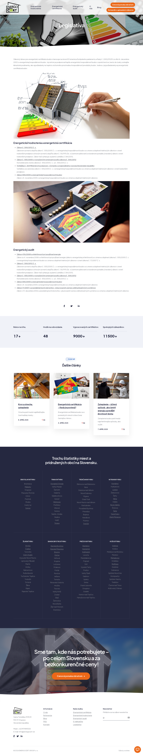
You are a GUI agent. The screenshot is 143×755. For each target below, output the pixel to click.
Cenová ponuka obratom (122, 5)
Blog (99, 7)
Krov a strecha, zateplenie (25, 406)
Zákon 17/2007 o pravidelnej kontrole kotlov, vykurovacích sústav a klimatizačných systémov (56, 288)
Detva (57, 555)
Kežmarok (86, 552)
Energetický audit (78, 7)
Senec (27, 508)
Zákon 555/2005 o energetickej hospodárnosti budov (39, 175)
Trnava (56, 523)
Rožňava (115, 564)
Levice (115, 490)
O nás (90, 7)
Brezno (57, 552)
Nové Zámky (115, 505)
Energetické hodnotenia (36, 7)
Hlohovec (57, 502)
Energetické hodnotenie (82, 715)
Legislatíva (77, 724)
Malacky (28, 487)
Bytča (27, 546)
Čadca (27, 549)
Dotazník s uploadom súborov (120, 10)
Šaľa (115, 511)
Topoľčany (115, 514)
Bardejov (86, 546)
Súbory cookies (124, 750)
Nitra (115, 499)
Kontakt (46, 724)
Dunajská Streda (57, 484)
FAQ (45, 721)
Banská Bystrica (57, 546)
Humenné (86, 549)
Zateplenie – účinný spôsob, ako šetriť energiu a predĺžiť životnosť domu (107, 409)
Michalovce (115, 558)
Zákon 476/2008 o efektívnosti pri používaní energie (39, 254)
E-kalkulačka (78, 721)
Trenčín (86, 524)
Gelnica (115, 546)
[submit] (129, 718)
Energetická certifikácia (57, 7)
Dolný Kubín (27, 555)
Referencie (47, 715)
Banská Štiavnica (56, 549)
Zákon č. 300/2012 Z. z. (26, 147)
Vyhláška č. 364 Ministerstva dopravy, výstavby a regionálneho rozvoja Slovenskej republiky (55, 166)
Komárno (115, 483)
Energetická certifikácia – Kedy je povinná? (70, 406)
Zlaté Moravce (115, 517)
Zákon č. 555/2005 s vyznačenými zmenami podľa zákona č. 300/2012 (46, 160)
